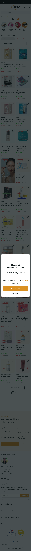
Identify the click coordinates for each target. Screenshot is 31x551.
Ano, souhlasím (15, 288)
